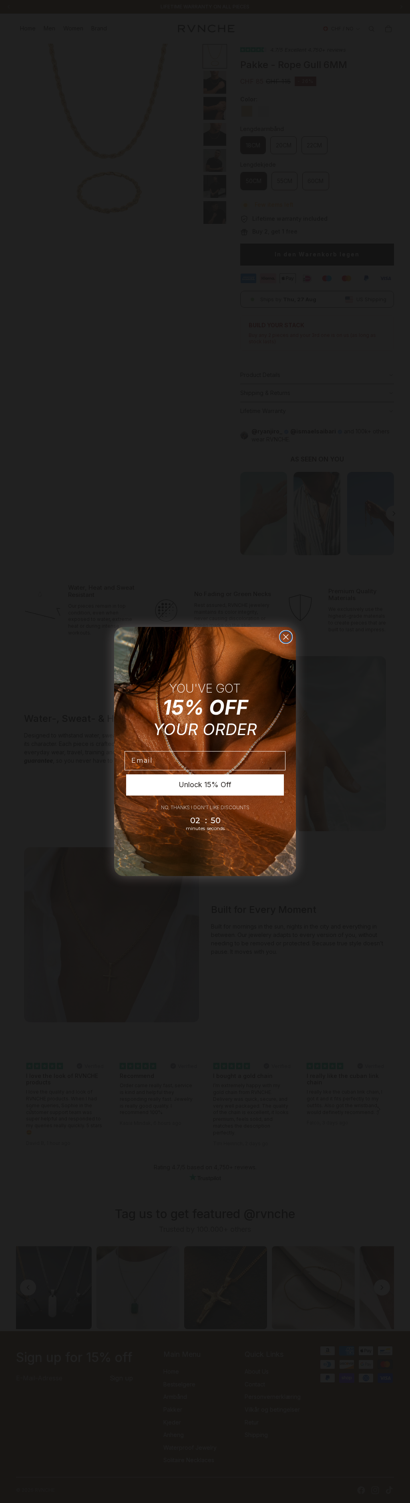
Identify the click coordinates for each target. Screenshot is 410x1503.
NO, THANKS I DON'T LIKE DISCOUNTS (205, 807)
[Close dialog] (286, 637)
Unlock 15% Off (205, 784)
